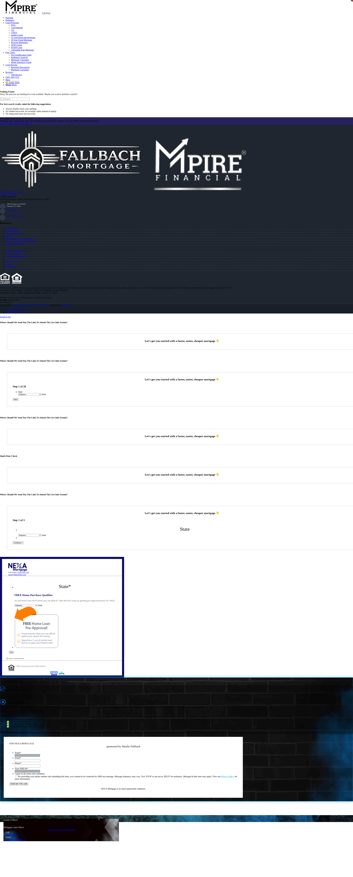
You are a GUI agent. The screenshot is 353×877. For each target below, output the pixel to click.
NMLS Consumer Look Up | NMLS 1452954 (30, 666)
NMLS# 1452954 (13, 253)
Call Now (46, 13)
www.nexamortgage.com (11, 192)
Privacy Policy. (227, 776)
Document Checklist (14, 233)
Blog (8, 236)
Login (8, 264)
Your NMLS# (21, 768)
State (20, 392)
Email (18, 758)
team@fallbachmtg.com (16, 216)
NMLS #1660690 (8, 194)
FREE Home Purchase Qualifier (20, 239)
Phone (18, 763)
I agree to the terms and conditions (30, 774)
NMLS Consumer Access (17, 251)
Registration (11, 267)
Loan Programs (12, 228)
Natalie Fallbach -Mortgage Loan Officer (31, 305)
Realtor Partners (12, 261)
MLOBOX (66, 305)
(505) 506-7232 (13, 210)
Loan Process (11, 231)
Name (18, 753)
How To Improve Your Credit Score (21, 241)
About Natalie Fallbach (16, 256)
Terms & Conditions (14, 244)
